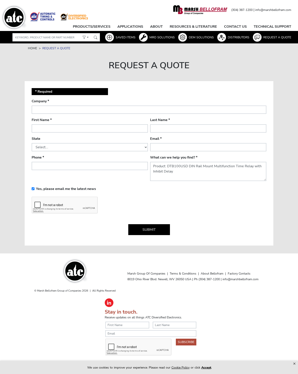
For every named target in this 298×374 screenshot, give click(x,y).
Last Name (160, 120)
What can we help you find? (173, 157)
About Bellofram (212, 273)
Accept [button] (206, 367)
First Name (42, 120)
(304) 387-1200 (242, 10)
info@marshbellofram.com (273, 10)
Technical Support (272, 26)
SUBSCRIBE (186, 342)
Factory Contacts (239, 273)
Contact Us (235, 26)
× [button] (294, 363)
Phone (38, 157)
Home (32, 48)
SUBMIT (149, 229)
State (36, 138)
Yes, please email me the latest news (66, 188)
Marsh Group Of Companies (146, 273)
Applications (130, 26)
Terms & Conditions (183, 273)
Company (40, 101)
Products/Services (91, 26)
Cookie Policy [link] (180, 367)
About (156, 26)
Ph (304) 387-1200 (207, 279)
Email (156, 138)
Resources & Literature (193, 26)
